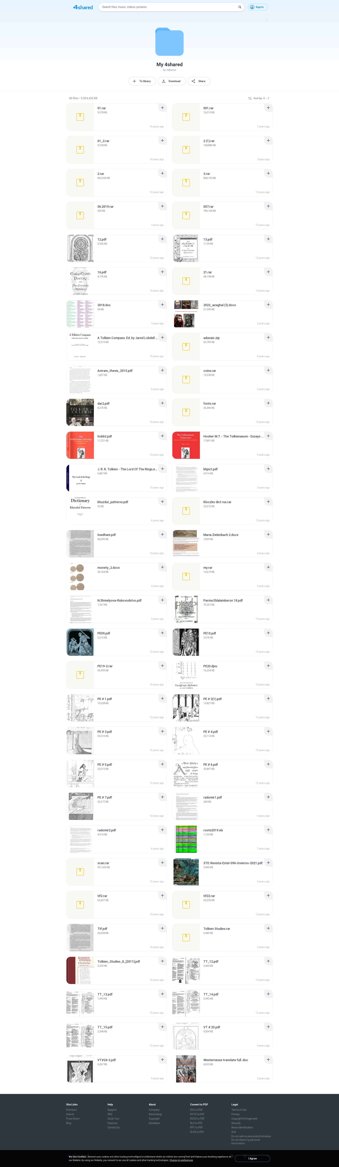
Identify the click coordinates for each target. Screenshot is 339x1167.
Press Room (73, 1118)
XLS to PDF (196, 1123)
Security (236, 1123)
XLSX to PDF (197, 1131)
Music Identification (242, 1127)
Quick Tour (113, 1118)
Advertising (155, 1114)
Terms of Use (238, 1109)
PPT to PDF (196, 1127)
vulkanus (171, 69)
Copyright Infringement (244, 1118)
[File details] (80, 117)
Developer (154, 1123)
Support (112, 1109)
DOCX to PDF (197, 1118)
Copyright (154, 1118)
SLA (233, 1131)
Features (112, 1123)
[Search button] (240, 7)
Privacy (235, 1114)
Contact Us (114, 1127)
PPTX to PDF (197, 1114)
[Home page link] (83, 7)
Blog (68, 1123)
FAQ (110, 1114)
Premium (71, 1109)
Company (154, 1109)
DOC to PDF (196, 1109)
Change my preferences (181, 1160)
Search (70, 1114)
